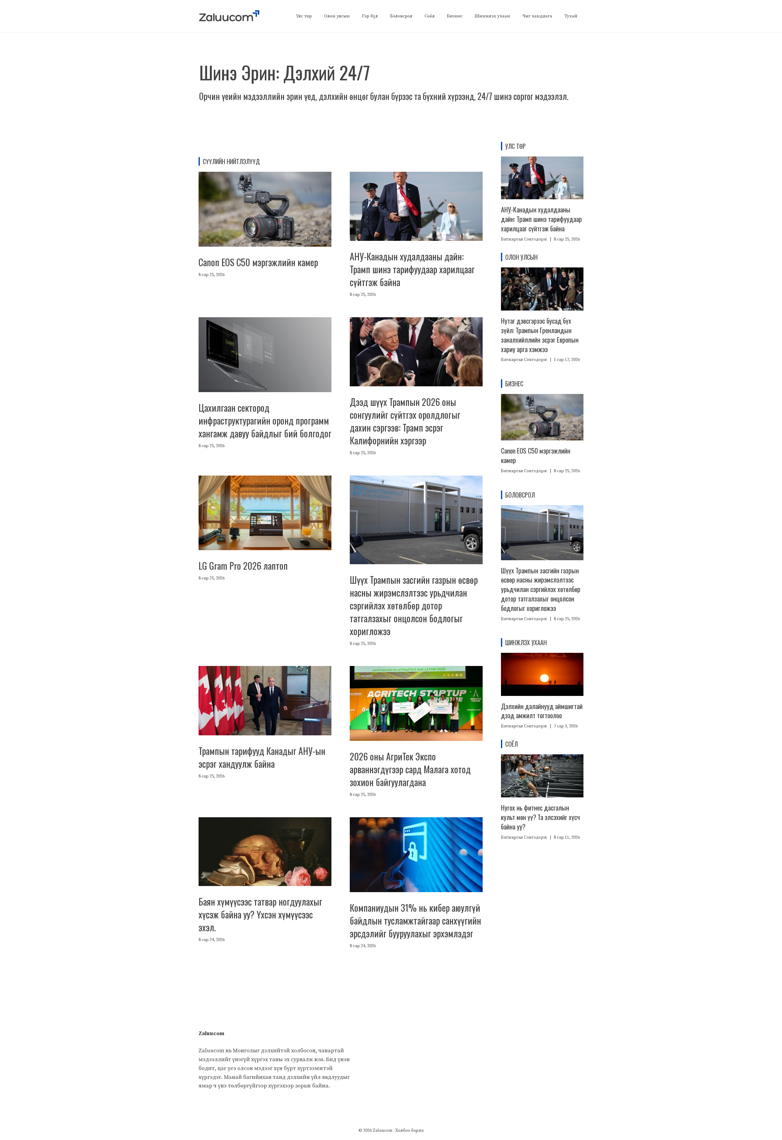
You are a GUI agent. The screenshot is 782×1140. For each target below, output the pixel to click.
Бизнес (454, 16)
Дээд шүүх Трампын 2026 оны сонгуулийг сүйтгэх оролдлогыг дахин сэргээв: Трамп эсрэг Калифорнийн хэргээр (405, 421)
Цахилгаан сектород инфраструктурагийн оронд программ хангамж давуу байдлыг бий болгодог (265, 420)
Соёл (430, 16)
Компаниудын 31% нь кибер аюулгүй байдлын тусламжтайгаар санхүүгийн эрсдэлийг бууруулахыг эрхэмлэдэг (415, 920)
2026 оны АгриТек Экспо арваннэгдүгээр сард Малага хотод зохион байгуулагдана (410, 769)
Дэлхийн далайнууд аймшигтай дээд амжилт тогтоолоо (542, 710)
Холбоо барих (409, 1130)
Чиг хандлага (537, 16)
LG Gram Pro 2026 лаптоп (243, 565)
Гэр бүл (370, 16)
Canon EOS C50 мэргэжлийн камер (258, 262)
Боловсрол (401, 16)
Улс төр (304, 16)
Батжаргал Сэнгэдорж (524, 239)
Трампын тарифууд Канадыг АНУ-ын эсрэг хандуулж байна (262, 757)
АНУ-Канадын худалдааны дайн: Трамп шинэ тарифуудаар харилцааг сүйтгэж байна (412, 269)
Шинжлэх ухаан (492, 16)
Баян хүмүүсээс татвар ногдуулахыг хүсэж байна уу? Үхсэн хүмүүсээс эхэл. (260, 914)
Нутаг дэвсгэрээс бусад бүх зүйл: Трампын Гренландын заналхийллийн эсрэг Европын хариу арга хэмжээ (540, 335)
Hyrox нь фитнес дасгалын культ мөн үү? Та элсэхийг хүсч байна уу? (540, 817)
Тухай (571, 16)
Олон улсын (337, 16)
